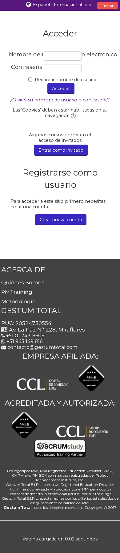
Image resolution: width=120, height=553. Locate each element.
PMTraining (16, 292)
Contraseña (27, 67)
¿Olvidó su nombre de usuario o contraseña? (60, 100)
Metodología (18, 301)
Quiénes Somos (22, 282)
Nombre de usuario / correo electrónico (26, 54)
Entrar (108, 5)
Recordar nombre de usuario (65, 79)
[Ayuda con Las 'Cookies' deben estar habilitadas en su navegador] (73, 115)
